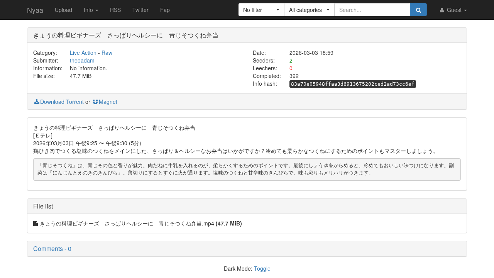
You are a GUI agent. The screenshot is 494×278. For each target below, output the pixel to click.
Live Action (83, 52)
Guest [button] (454, 10)
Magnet (108, 101)
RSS (115, 10)
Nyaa (35, 10)
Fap (165, 10)
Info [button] (89, 10)
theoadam (82, 60)
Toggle (262, 268)
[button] (261, 9)
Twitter (140, 10)
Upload (63, 10)
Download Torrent (62, 101)
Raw (107, 52)
